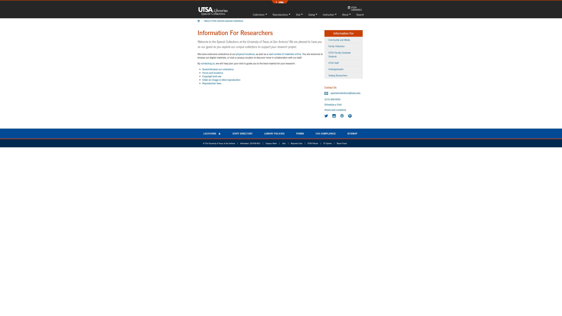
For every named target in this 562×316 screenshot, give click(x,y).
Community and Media (339, 39)
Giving (311, 14)
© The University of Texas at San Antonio (219, 143)
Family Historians (336, 46)
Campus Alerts (271, 143)
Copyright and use (211, 76)
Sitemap (352, 133)
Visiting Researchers (337, 75)
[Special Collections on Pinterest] (350, 116)
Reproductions (280, 14)
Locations (209, 133)
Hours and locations (212, 72)
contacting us (208, 63)
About (345, 14)
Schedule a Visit (332, 104)
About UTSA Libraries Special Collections (223, 20)
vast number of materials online (285, 54)
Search (360, 14)
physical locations (245, 54)
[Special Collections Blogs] (342, 116)
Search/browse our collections (218, 69)
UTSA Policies (312, 143)
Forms (300, 133)
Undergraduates (335, 69)
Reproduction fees (211, 83)
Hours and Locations (335, 109)
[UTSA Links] (280, 1)
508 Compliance (326, 133)
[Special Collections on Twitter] (326, 116)
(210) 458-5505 (332, 99)
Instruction (328, 14)
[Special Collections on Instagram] (334, 116)
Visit (298, 14)
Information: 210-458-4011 (250, 143)
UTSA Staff (333, 62)
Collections (258, 14)
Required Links (296, 143)
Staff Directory (242, 133)
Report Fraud (342, 143)
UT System (327, 143)
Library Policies (274, 133)
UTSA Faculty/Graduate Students (339, 54)
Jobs (284, 143)
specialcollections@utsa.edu (345, 93)
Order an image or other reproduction (221, 79)
